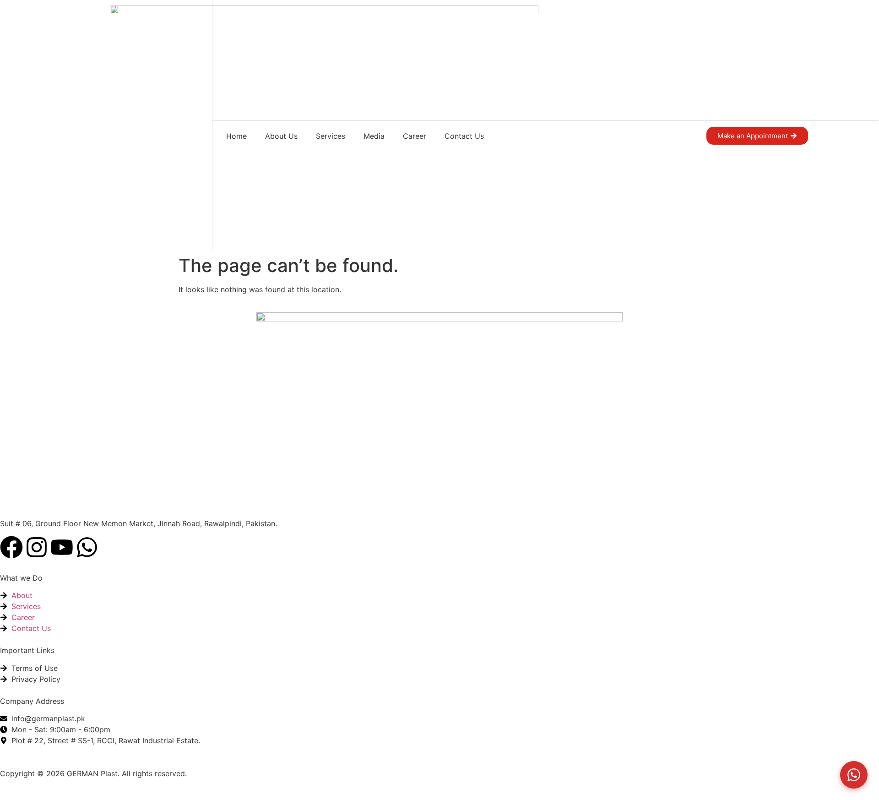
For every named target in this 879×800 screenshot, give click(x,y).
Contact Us (464, 136)
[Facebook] (11, 547)
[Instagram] (36, 547)
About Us (281, 136)
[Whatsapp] (87, 547)
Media (374, 136)
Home (236, 136)
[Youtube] (61, 547)
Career (414, 136)
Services (330, 136)
